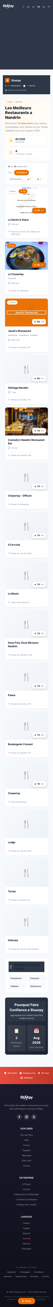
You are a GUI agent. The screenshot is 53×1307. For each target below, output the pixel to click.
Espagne (26, 1150)
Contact (26, 1189)
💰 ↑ (29, 179)
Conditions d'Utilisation (26, 1199)
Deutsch (26, 1243)
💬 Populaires (16, 179)
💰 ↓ (39, 179)
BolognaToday (21, 1276)
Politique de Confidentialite (26, 1194)
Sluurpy (26, 1165)
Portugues (26, 1248)
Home (9, 102)
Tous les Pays (26, 1135)
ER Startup (34, 1276)
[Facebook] (19, 1117)
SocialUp (45, 1276)
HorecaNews (38, 1272)
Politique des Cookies (26, 1204)
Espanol (26, 1233)
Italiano (26, 1223)
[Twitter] (34, 1117)
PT (49, 7)
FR (38, 7)
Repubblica (11, 1272)
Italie (26, 1140)
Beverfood (8, 1276)
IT (23, 7)
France (26, 1145)
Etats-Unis (26, 1160)
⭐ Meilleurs (21, 172)
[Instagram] (26, 1117)
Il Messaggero (25, 1272)
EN (28, 7)
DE (44, 7)
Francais (27, 1238)
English (26, 1228)
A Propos (26, 1184)
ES (33, 7)
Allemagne (26, 1155)
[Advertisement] (26, 40)
